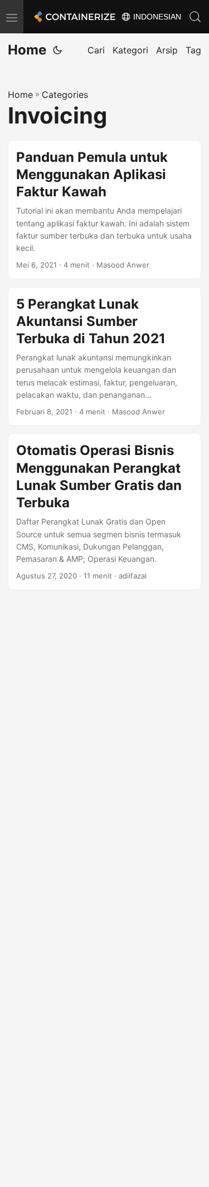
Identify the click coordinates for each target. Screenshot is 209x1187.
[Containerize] (73, 16)
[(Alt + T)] (57, 50)
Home (27, 50)
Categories (65, 94)
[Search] (195, 16)
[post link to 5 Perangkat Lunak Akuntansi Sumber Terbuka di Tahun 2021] (104, 357)
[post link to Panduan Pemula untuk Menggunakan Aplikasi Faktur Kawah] (104, 210)
